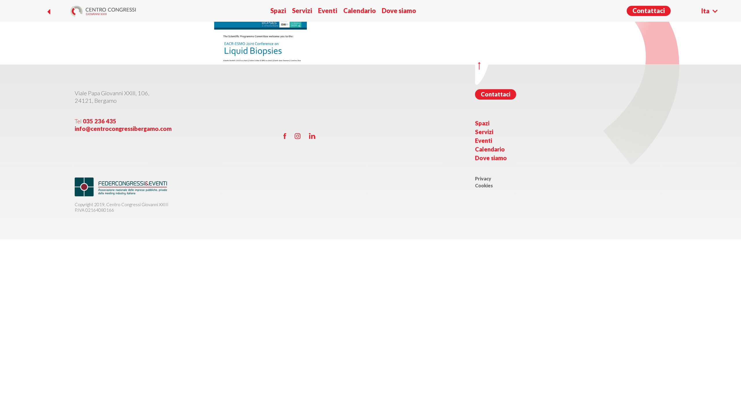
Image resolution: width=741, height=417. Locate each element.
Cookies (484, 185)
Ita (705, 11)
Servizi (302, 10)
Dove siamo (399, 10)
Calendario (359, 10)
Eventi (327, 10)
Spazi (278, 10)
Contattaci (648, 10)
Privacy (483, 178)
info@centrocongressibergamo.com (123, 128)
